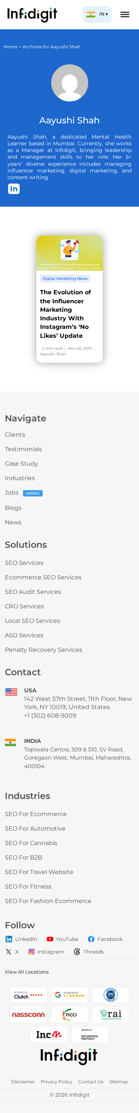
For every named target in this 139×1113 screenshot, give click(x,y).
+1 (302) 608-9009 (50, 715)
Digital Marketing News (65, 278)
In (14, 188)
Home (11, 46)
